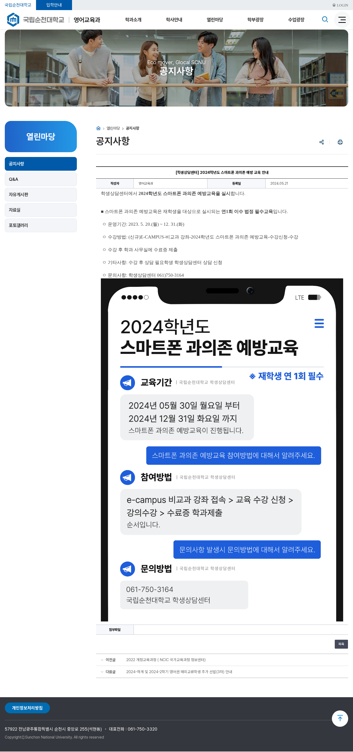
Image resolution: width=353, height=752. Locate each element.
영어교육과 (87, 20)
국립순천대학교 (18, 4)
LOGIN (342, 5)
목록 (341, 644)
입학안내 (54, 4)
